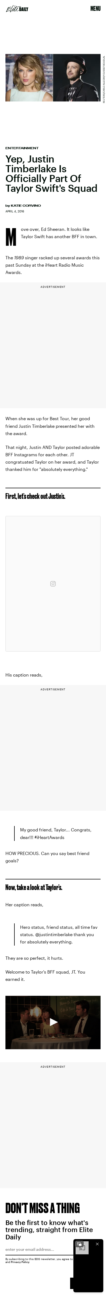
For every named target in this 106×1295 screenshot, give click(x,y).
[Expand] (79, 1244)
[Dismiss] (97, 1244)
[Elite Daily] (17, 8)
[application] (53, 1022)
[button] (53, 1022)
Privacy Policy (20, 1262)
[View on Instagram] (53, 583)
